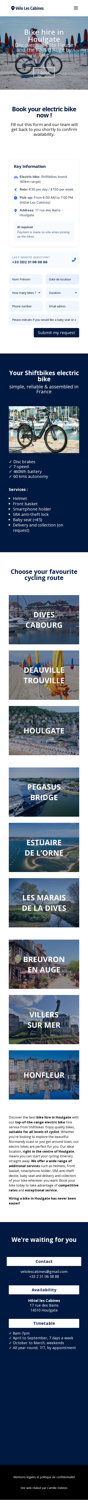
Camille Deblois (57, 1488)
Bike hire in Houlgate (44, 35)
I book (44, 72)
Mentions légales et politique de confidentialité (44, 1477)
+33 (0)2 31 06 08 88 (29, 262)
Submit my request (56, 332)
